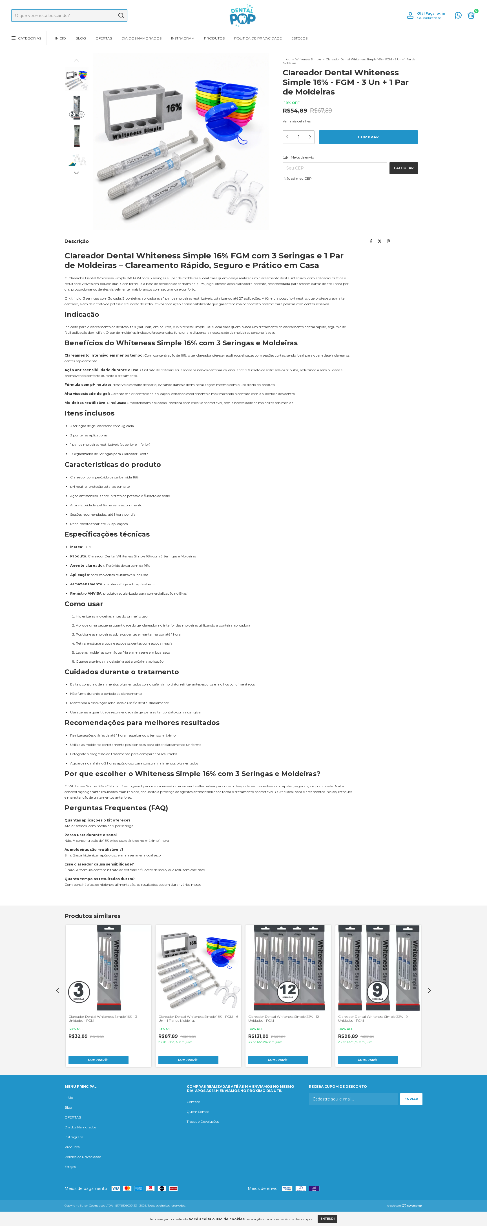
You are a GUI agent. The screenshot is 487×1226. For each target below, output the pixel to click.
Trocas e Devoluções (203, 1121)
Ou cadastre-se (429, 18)
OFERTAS (104, 38)
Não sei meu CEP (298, 178)
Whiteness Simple (308, 59)
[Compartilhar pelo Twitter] (380, 241)
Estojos (299, 38)
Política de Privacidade (258, 38)
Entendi (327, 1219)
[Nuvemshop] (404, 1206)
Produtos (214, 38)
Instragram (182, 38)
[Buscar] (120, 15)
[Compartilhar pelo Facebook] (371, 241)
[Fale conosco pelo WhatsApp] (458, 16)
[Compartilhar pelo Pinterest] (388, 241)
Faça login (435, 13)
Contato (193, 1102)
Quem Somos (198, 1111)
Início (60, 38)
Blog (81, 38)
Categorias (29, 38)
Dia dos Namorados (141, 38)
